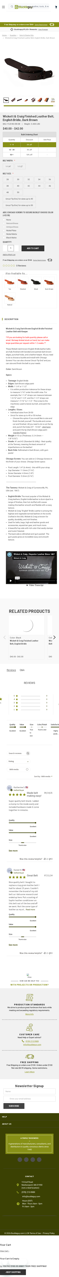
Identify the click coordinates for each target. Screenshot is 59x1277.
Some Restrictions (41, 25)
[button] (29, 319)
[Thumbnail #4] (33, 100)
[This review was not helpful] (50, 858)
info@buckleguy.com (32, 1044)
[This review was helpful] (45, 858)
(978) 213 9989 (32, 1041)
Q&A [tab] (22, 670)
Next (54, 637)
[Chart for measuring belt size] (53, 100)
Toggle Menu (4, 7)
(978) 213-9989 (28, 1192)
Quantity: (7, 242)
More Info (29, 1014)
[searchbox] (16, 753)
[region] (29, 100)
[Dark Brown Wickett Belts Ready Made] (6, 100)
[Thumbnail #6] (46, 100)
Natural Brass (12, 223)
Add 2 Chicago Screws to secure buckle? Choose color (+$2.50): (28, 213)
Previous (5, 637)
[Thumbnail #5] (39, 100)
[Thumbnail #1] (13, 100)
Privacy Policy (49, 1233)
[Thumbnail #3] (26, 100)
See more (13, 850)
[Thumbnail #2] (19, 100)
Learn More (29, 1072)
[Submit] (12, 6)
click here (46, 427)
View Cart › (4, 1251)
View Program (43, 29)
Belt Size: (7, 174)
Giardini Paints (19, 433)
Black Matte (11, 238)
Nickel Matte (11, 234)
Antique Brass (12, 227)
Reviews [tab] (11, 670)
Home (24, 7)
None (8, 220)
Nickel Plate (11, 230)
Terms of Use (35, 1233)
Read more (30, 909)
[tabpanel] (26, 637)
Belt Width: (8, 161)
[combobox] (18, 761)
